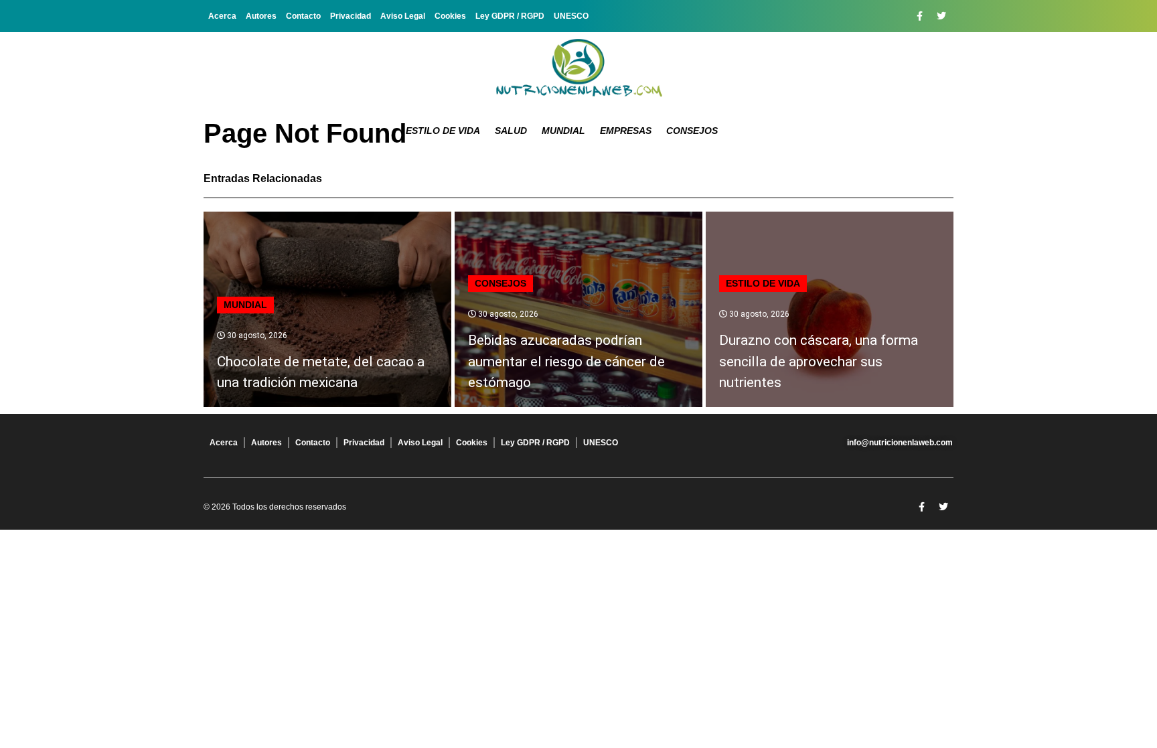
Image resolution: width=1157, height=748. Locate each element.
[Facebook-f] (919, 16)
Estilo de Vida (443, 130)
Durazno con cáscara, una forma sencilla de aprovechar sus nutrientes (818, 361)
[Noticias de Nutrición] (578, 70)
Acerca (222, 16)
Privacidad (350, 16)
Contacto (303, 16)
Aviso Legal (402, 16)
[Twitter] (941, 16)
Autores (261, 16)
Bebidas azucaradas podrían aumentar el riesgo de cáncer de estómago (566, 361)
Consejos (692, 130)
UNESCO (571, 16)
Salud (511, 130)
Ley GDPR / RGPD (509, 16)
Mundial (563, 130)
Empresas (625, 130)
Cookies (450, 16)
